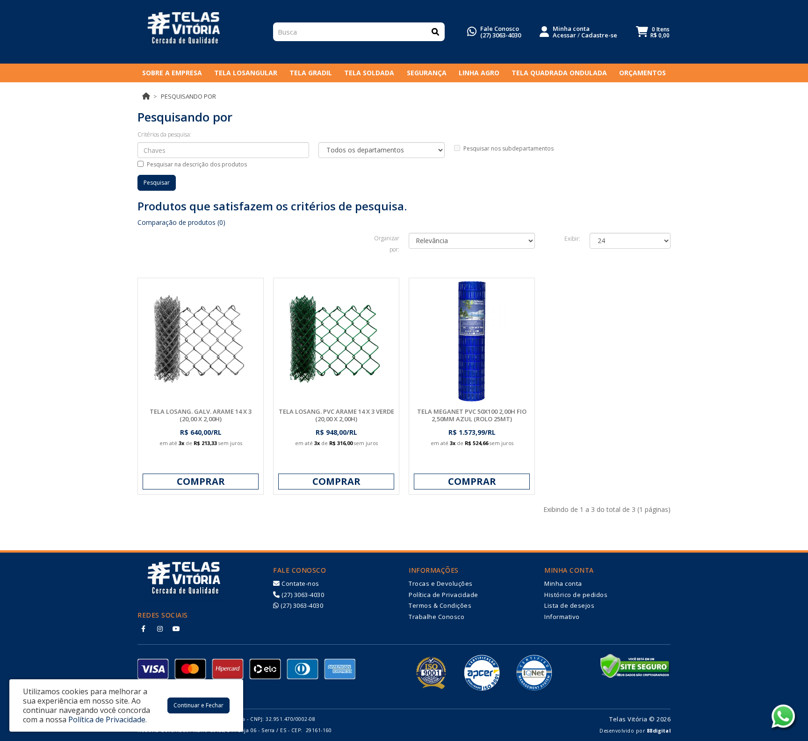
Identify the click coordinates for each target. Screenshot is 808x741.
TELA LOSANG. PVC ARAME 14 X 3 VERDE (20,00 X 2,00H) (336, 415)
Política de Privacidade (443, 594)
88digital (659, 730)
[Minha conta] (544, 31)
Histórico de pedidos (575, 594)
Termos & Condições (440, 605)
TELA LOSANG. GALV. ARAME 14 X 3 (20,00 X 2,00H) (201, 415)
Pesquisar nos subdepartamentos (508, 148)
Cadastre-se (599, 35)
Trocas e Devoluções (441, 583)
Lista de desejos (569, 605)
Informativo (562, 616)
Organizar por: (386, 243)
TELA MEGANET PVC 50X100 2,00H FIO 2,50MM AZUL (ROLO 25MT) (472, 415)
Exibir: (572, 239)
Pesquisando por (188, 96)
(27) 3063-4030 (500, 35)
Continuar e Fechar (198, 705)
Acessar (564, 35)
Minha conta (563, 583)
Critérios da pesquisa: (164, 134)
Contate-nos (299, 583)
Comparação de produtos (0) (181, 222)
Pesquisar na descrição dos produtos (197, 164)
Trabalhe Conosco (436, 616)
